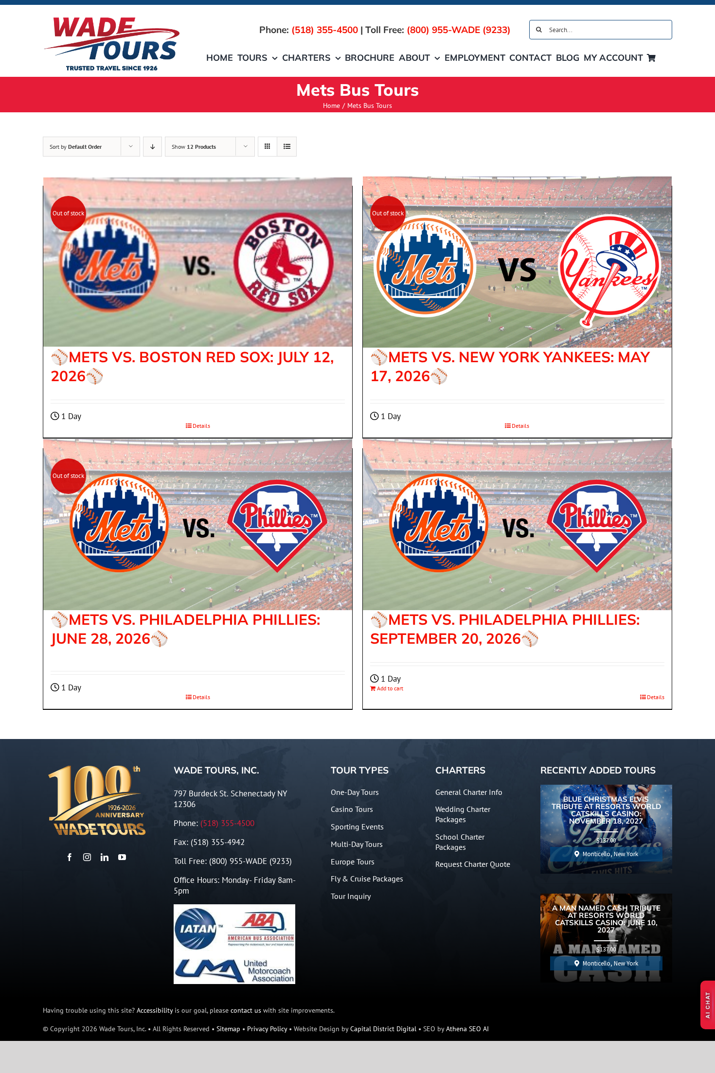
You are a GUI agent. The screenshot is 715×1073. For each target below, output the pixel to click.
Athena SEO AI (467, 1028)
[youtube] (122, 857)
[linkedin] (104, 857)
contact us (246, 1010)
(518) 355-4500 (324, 29)
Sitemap (228, 1028)
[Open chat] (707, 1005)
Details (201, 697)
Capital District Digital (383, 1028)
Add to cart (390, 688)
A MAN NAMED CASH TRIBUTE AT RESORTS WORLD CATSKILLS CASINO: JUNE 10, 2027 (606, 919)
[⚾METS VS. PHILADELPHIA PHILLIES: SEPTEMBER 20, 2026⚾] (517, 524)
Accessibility (155, 1010)
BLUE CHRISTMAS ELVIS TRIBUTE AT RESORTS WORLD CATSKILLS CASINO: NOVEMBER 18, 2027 (606, 810)
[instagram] (87, 857)
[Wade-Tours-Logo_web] (112, 18)
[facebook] (69, 857)
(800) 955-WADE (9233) (459, 29)
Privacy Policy (267, 1028)
